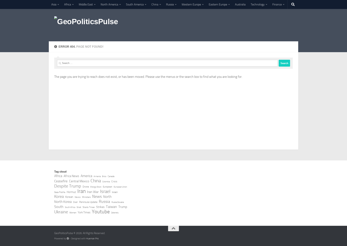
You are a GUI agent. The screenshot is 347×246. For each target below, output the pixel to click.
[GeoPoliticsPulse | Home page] (86, 25)
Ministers (86, 197)
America (86, 176)
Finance (277, 4)
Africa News (71, 176)
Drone (86, 186)
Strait (79, 207)
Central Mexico (79, 181)
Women (72, 212)
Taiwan (111, 206)
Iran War (93, 192)
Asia (53, 4)
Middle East (86, 4)
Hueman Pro (92, 238)
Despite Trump (67, 186)
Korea (59, 196)
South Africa (70, 207)
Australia (240, 4)
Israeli (115, 192)
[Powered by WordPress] (68, 238)
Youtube (101, 212)
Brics (104, 176)
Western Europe (191, 4)
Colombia (106, 181)
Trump (122, 207)
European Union (120, 187)
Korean (69, 197)
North (107, 197)
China (154, 4)
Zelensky (115, 213)
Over (75, 202)
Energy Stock (95, 187)
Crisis (114, 181)
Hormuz (71, 192)
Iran (81, 191)
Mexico (78, 197)
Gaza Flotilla (59, 192)
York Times (84, 212)
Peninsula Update (88, 202)
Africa (67, 4)
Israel (105, 191)
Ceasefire (61, 181)
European (107, 186)
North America (109, 4)
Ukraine (61, 212)
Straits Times (89, 207)
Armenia (97, 176)
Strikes (100, 207)
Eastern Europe (218, 4)
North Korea (63, 202)
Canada (111, 176)
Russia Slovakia (118, 202)
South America (135, 4)
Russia (170, 4)
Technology (258, 4)
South (58, 206)
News (97, 196)
